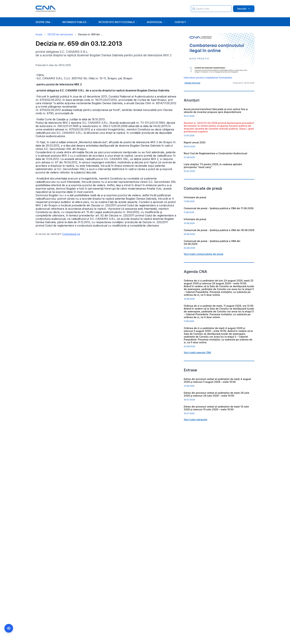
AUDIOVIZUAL (154, 22)
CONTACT (180, 22)
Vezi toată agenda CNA (197, 352)
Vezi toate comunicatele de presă (203, 254)
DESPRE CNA (43, 22)
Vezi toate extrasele (195, 419)
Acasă (39, 34)
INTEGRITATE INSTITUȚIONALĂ (117, 22)
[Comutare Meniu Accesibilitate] (8, 628)
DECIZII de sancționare (60, 34)
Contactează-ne (71, 234)
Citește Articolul (192, 83)
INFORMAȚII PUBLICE (74, 22)
